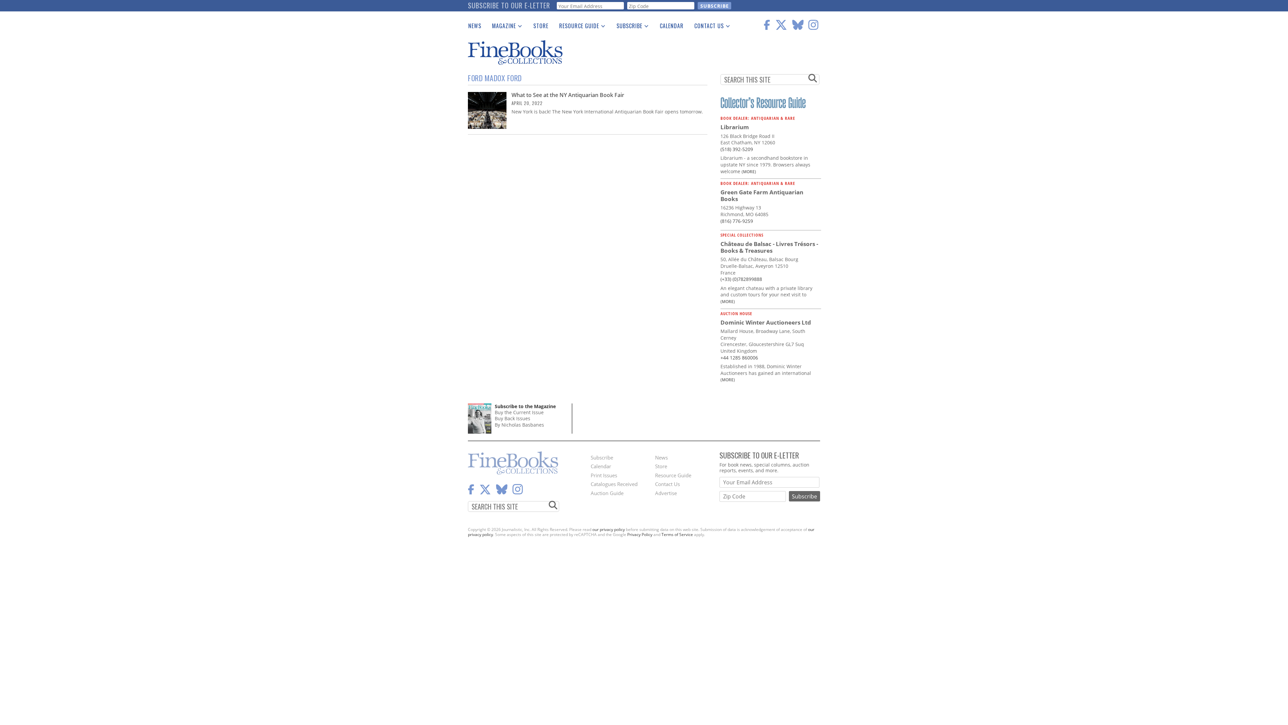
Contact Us (706, 27)
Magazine (501, 27)
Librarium (734, 127)
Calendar (672, 26)
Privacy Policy (639, 534)
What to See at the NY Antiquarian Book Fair (568, 95)
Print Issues (604, 475)
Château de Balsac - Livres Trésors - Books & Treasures (769, 247)
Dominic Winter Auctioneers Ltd (765, 322)
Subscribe (626, 27)
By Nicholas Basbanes (519, 425)
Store (540, 26)
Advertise (666, 493)
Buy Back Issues (512, 418)
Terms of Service (677, 534)
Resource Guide (576, 27)
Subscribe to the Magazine (525, 406)
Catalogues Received (614, 484)
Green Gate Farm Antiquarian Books (761, 195)
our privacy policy (608, 529)
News (474, 26)
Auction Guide (607, 493)
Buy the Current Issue (519, 412)
